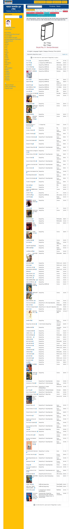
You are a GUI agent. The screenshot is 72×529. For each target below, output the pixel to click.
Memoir (7, 78)
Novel (7, 69)
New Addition (9, 68)
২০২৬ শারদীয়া (9, 36)
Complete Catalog (31, 9)
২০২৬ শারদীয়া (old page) (11, 37)
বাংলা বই (49, 2)
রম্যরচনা (7, 59)
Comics (7, 74)
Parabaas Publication (40, 2)
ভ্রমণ (6, 49)
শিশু (6, 61)
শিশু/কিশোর (8, 63)
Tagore (7, 71)
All (66, 54)
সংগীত (7, 58)
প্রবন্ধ (7, 46)
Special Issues (9, 41)
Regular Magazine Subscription (13, 39)
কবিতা (7, 42)
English (63, 54)
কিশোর (7, 64)
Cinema (7, 76)
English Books (56, 2)
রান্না (6, 66)
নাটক (7, 51)
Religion (8, 80)
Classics (8, 73)
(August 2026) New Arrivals (12, 34)
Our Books (8, 32)
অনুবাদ (7, 53)
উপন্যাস (7, 44)
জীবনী (7, 56)
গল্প (6, 47)
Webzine (64, 2)
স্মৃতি (6, 54)
